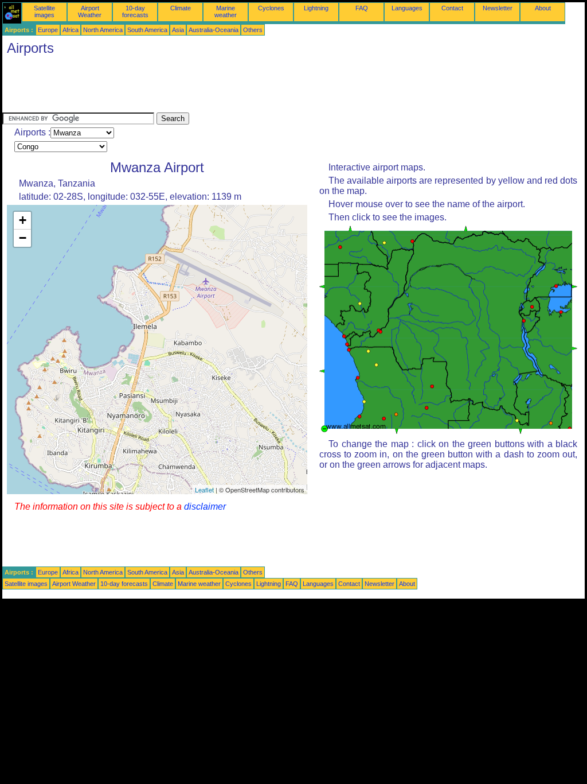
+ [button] (22, 220)
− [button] (22, 238)
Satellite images (44, 11)
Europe (48, 29)
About (543, 8)
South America (147, 29)
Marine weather (225, 11)
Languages (407, 8)
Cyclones (271, 8)
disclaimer (205, 506)
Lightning (316, 8)
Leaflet (204, 489)
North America (103, 29)
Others (253, 29)
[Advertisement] (211, 86)
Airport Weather (89, 11)
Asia (178, 29)
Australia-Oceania (213, 29)
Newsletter (497, 8)
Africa (70, 29)
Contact (452, 8)
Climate (180, 8)
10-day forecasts (135, 11)
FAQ (361, 8)
